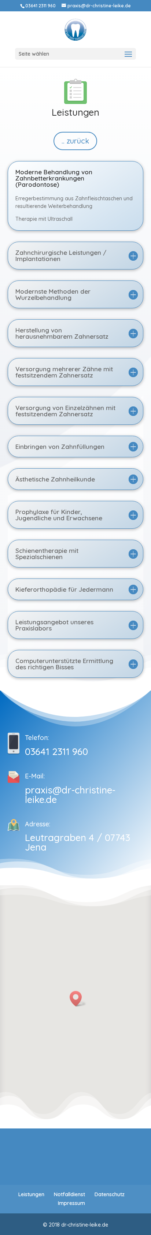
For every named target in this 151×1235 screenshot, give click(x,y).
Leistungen (31, 1194)
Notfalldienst (69, 1194)
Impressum (71, 1203)
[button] (78, 998)
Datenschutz (110, 1194)
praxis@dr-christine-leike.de (70, 795)
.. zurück (75, 140)
